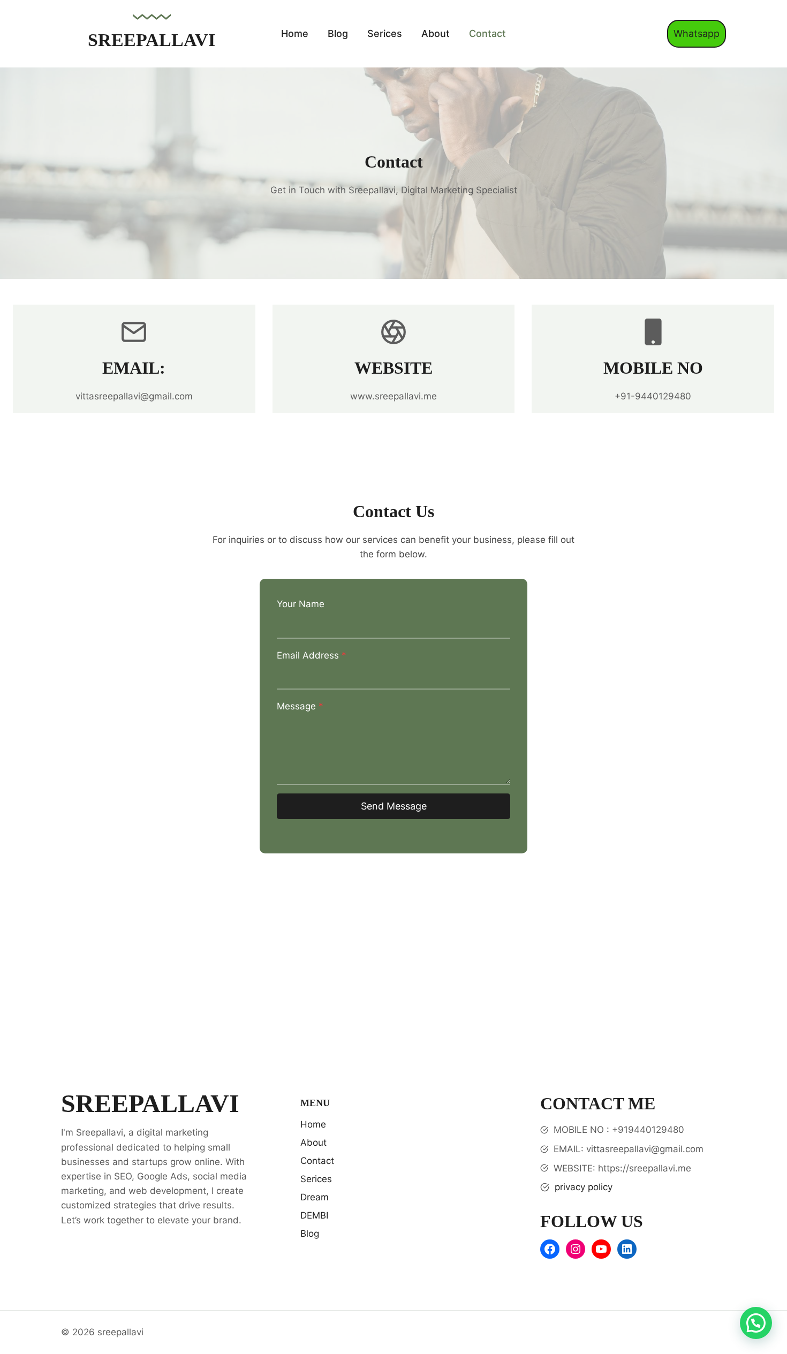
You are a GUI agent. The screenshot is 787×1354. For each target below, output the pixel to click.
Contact (487, 33)
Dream (314, 1197)
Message (300, 706)
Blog (338, 33)
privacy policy (583, 1187)
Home (294, 33)
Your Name (300, 604)
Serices (384, 33)
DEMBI (314, 1215)
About (435, 33)
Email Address (311, 655)
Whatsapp (697, 33)
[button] (756, 1323)
